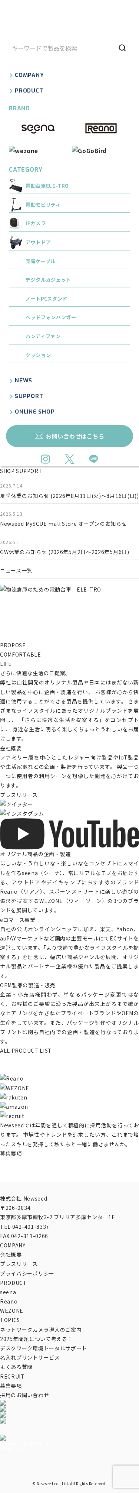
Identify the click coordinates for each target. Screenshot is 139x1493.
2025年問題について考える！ (36, 1339)
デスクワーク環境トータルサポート (43, 1348)
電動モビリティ (43, 205)
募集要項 (11, 1153)
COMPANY (29, 75)
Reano (9, 1301)
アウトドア (38, 242)
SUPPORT (29, 396)
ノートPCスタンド (46, 299)
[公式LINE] (94, 460)
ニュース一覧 (16, 570)
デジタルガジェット (48, 280)
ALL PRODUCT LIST (26, 1050)
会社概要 (11, 748)
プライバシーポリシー (27, 1273)
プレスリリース (19, 795)
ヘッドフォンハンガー (51, 317)
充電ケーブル (41, 261)
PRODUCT (29, 90)
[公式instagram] (45, 460)
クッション (38, 355)
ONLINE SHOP (34, 411)
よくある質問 (16, 1366)
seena (8, 1292)
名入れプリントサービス (30, 1357)
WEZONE (11, 1310)
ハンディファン (43, 336)
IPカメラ (36, 223)
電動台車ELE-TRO (47, 186)
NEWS (23, 380)
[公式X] (69, 460)
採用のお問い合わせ (24, 1395)
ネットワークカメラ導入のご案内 (41, 1329)
